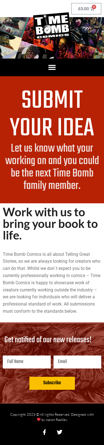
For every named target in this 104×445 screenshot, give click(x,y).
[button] (52, 67)
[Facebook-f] (44, 432)
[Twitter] (59, 432)
